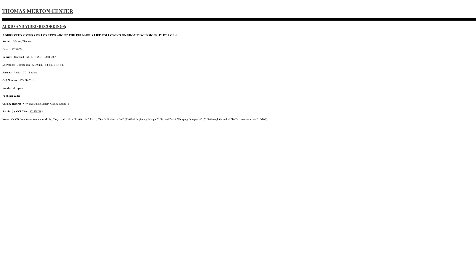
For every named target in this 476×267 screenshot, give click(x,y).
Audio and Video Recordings (33, 26)
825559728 (35, 111)
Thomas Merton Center (37, 11)
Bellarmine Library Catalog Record (47, 103)
